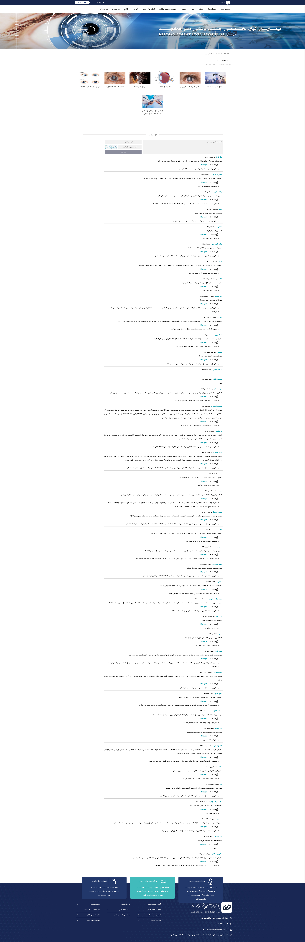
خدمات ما (212, 9)
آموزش (135, 9)
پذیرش (183, 9)
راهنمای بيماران (94, 904)
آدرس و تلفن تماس (154, 904)
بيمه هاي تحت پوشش (122, 915)
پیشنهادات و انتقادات (92, 909)
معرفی (201, 9)
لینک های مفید (149, 9)
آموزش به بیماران (154, 915)
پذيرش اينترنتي (124, 909)
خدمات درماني (209, 53)
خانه (225, 53)
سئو (185, 935)
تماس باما (104, 9)
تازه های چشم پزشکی (167, 9)
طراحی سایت (191, 935)
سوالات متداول (155, 920)
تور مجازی (116, 9)
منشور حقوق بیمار (93, 920)
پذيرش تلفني (125, 904)
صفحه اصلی (225, 9)
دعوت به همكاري (154, 909)
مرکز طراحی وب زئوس (177, 935)
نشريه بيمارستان (93, 915)
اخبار (192, 9)
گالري (126, 9)
